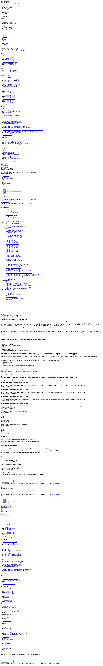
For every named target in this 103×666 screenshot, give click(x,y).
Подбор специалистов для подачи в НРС (13, 73)
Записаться (13, 386)
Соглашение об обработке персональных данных (15, 633)
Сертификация (6, 239)
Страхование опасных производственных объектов (15, 143)
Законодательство (7, 628)
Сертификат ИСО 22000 (9, 96)
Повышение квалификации (10, 108)
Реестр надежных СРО (8, 60)
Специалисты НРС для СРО (10, 64)
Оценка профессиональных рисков (11, 158)
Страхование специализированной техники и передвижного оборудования (21, 144)
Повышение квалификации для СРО (12, 65)
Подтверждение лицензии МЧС (11, 86)
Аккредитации (6, 177)
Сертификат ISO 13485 (8, 598)
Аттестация (6, 263)
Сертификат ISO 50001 (8, 597)
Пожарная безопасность (9, 584)
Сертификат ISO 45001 (8, 596)
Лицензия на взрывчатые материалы (12, 554)
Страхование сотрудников (9, 139)
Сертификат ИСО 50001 (9, 100)
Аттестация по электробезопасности (12, 121)
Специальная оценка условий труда (11, 154)
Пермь (23, 3)
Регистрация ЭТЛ (7, 135)
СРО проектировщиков (9, 528)
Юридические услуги (8, 289)
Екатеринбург (28, 3)
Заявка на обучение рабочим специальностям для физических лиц (16, 371)
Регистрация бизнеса (8, 150)
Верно (10, 173)
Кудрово (5, 39)
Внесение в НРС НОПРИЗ (9, 71)
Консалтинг (6, 159)
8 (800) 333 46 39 (5, 167)
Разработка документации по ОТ (11, 161)
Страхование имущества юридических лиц (13, 141)
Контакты (5, 184)
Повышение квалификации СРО (11, 530)
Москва (19, 3)
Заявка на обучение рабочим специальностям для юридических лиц (17, 369)
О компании (6, 176)
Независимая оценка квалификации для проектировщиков (17, 127)
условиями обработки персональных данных (27, 483)
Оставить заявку (26, 312)
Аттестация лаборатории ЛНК (10, 123)
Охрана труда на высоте (9, 582)
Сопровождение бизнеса (9, 153)
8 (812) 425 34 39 (5, 165)
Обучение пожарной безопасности (11, 115)
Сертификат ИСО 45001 (9, 101)
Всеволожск (6, 35)
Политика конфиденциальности (11, 632)
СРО (4, 210)
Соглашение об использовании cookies (12, 634)
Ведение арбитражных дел (9, 152)
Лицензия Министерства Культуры (11, 79)
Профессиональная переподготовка (11, 111)
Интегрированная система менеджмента (13, 104)
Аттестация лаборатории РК (10, 133)
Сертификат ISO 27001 (8, 593)
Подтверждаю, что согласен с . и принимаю (31, 483)
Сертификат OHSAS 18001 (9, 95)
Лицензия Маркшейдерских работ (11, 84)
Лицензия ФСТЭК (7, 81)
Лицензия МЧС (7, 77)
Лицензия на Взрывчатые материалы (12, 82)
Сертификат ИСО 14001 (9, 94)
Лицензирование (7, 227)
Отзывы (5, 181)
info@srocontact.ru (26, 50)
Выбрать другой (4, 173)
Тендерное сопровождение (9, 156)
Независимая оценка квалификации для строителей (15, 126)
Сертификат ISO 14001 (8, 591)
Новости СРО (6, 182)
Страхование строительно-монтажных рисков (14, 146)
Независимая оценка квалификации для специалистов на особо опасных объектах (23, 130)
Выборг (5, 37)
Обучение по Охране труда (9, 112)
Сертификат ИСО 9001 (8, 92)
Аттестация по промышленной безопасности (14, 119)
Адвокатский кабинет (8, 157)
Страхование (6, 280)
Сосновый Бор (6, 43)
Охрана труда (6, 581)
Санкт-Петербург (5, 1)
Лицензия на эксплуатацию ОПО (11, 85)
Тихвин (5, 44)
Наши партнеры (7, 179)
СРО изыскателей (7, 529)
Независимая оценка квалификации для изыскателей (16, 128)
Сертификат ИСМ (7, 600)
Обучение (5, 254)
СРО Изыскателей (7, 58)
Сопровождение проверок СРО (10, 63)
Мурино (5, 40)
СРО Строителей (7, 55)
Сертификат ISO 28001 (8, 595)
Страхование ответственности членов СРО (13, 142)
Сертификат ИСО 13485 (9, 102)
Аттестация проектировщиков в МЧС (12, 132)
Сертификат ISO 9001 (8, 590)
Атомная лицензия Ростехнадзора (11, 80)
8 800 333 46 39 (4, 49)
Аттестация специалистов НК (10, 125)
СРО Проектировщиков (9, 57)
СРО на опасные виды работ (10, 62)
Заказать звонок (4, 207)
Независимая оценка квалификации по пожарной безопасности (18, 131)
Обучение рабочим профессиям (10, 110)
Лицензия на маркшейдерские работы (12, 555)
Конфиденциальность (8, 650)
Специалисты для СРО (8, 537)
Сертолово (5, 42)
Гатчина (5, 38)
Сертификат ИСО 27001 (9, 97)
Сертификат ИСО (7, 91)
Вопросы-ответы (7, 183)
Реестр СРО (6, 629)
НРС (4, 222)
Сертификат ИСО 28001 (9, 99)
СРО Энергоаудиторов (8, 59)
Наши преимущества (8, 178)
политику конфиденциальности (52, 483)
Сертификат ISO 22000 (8, 592)
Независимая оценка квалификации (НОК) (13, 122)
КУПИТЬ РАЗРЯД (5, 420)
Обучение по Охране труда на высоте (12, 113)
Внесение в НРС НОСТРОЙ (10, 70)
